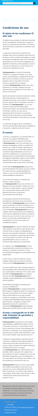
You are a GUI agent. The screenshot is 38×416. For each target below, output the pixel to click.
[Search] (34, 3)
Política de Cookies (10, 407)
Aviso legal (10, 404)
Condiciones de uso (10, 402)
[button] (19, 19)
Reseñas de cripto (10, 412)
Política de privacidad (10, 410)
